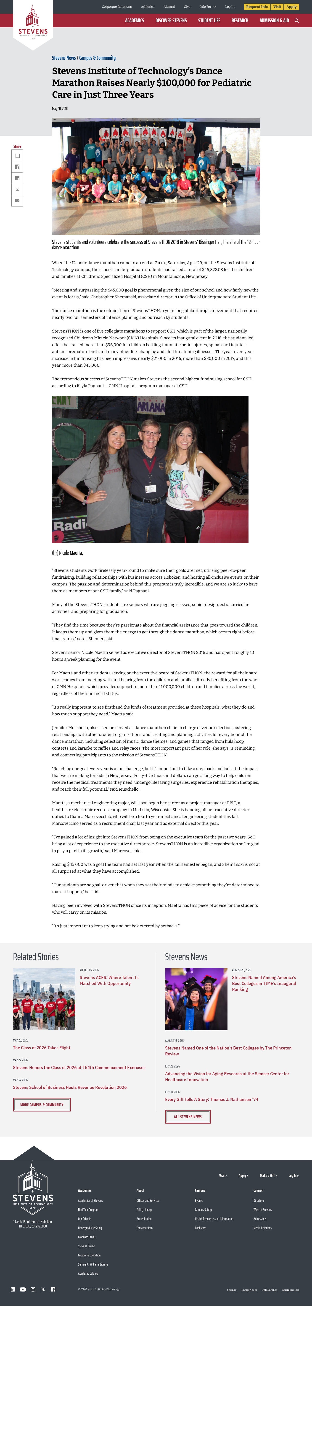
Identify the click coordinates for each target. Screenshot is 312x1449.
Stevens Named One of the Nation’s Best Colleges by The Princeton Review (228, 1051)
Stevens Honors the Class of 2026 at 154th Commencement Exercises (79, 1067)
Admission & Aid (274, 20)
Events (199, 1200)
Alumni (169, 7)
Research (240, 20)
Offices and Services (148, 1200)
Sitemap (231, 1290)
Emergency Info (290, 1290)
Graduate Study (86, 1237)
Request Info (257, 7)
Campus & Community (97, 58)
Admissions (260, 1219)
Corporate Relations (117, 7)
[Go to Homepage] (33, 26)
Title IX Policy (269, 1290)
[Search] (297, 20)
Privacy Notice (249, 1290)
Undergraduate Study (90, 1228)
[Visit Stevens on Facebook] (53, 1289)
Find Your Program (88, 1209)
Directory (259, 1200)
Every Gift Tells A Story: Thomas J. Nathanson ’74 (211, 1099)
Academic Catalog (88, 1273)
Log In (230, 7)
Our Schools (84, 1219)
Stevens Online (86, 1246)
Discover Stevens (171, 20)
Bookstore (200, 1228)
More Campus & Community (41, 1104)
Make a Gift (267, 1175)
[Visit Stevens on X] (43, 1289)
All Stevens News (188, 1117)
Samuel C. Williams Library (93, 1264)
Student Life (209, 20)
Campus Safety (203, 1209)
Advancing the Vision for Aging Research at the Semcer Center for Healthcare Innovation (227, 1077)
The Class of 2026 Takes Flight (41, 1048)
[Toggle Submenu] (215, 6)
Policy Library (144, 1209)
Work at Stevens (263, 1209)
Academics (134, 20)
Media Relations (263, 1228)
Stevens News (64, 58)
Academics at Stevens (90, 1200)
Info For (205, 7)
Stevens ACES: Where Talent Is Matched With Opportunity (109, 980)
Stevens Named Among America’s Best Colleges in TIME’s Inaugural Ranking (264, 983)
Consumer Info (145, 1228)
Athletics (147, 7)
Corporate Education (89, 1255)
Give (187, 7)
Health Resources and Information (214, 1219)
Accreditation (144, 1219)
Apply (291, 7)
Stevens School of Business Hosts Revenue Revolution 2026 (70, 1087)
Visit (277, 7)
